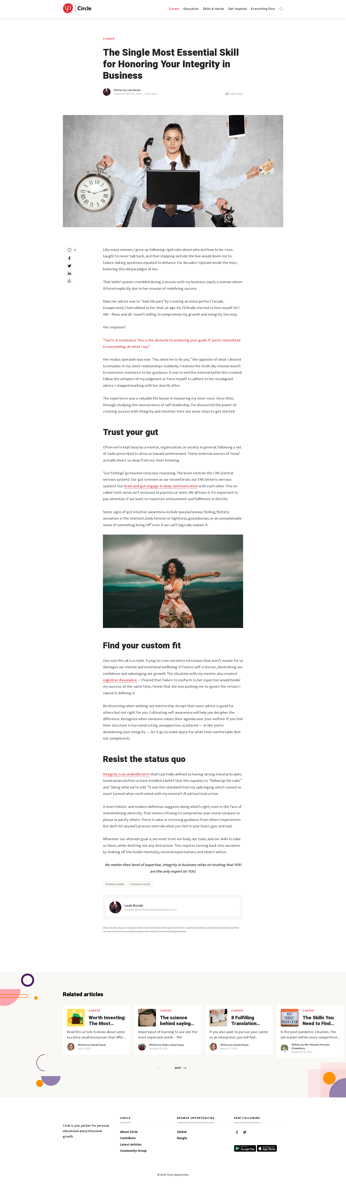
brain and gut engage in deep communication (161, 486)
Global (181, 1132)
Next (178, 1067)
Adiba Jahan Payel (173, 1044)
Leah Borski (133, 90)
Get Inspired (237, 9)
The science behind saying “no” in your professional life (178, 1021)
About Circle (129, 1132)
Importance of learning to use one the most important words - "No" (167, 1034)
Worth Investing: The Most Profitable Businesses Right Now (107, 1021)
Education (191, 9)
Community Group (133, 1151)
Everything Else (263, 9)
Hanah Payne (98, 1044)
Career (174, 9)
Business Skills (115, 884)
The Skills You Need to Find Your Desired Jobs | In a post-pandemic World (321, 1021)
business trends (140, 884)
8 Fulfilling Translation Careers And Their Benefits (247, 1021)
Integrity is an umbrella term (126, 774)
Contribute (128, 1138)
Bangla (182, 1138)
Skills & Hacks (213, 9)
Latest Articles (131, 1144)
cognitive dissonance (120, 680)
